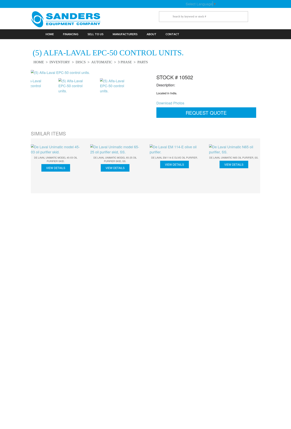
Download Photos (170, 102)
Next (147, 89)
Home (50, 34)
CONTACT (172, 34)
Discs (81, 62)
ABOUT (151, 34)
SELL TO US (95, 34)
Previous (25, 89)
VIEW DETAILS (55, 168)
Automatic (101, 62)
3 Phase (125, 62)
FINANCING (70, 34)
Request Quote (206, 112)
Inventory (59, 62)
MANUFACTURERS (125, 34)
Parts (142, 62)
